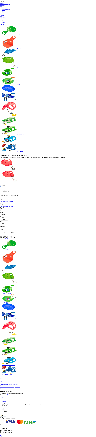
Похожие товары (2, 238)
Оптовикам (3, 10)
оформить (4, 17)
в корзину (1, 17)
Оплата (3, 13)
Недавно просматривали (8, 238)
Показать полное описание (3, 186)
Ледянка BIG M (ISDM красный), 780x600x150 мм (6, 206)
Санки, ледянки (3, 24)
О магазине (3, 396)
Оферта (3, 406)
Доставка (3, 12)
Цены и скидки (4, 401)
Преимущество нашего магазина (6, 9)
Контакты (3, 11)
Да (1, 1)
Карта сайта (3, 398)
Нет (3, 1)
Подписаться (9, 394)
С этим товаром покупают (14, 238)
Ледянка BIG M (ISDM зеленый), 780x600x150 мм (6, 201)
